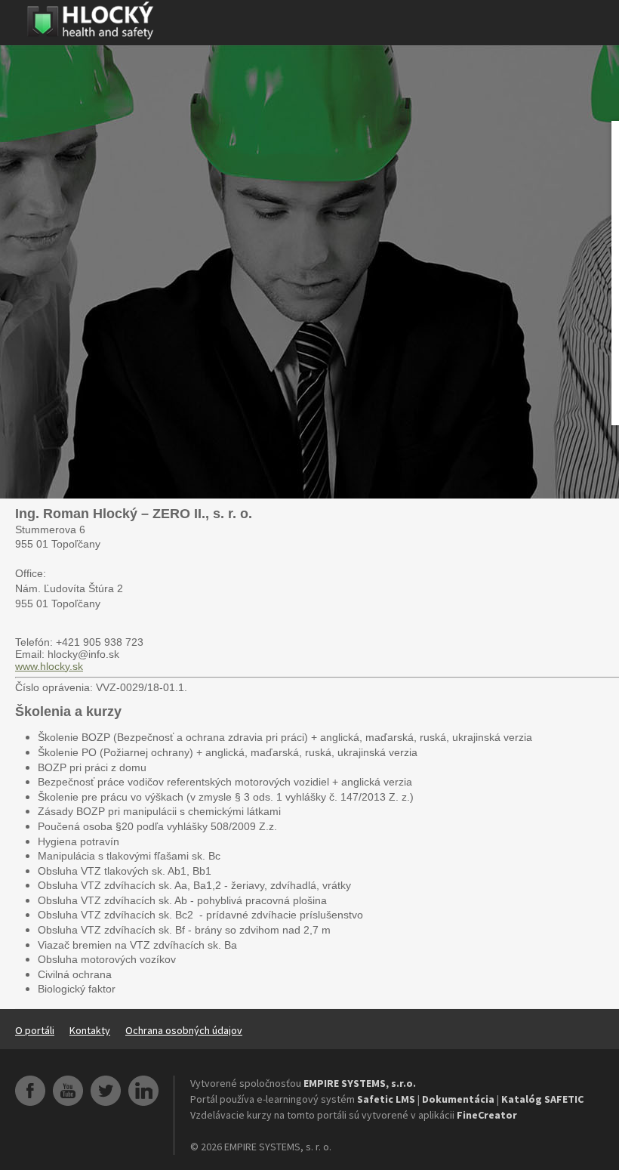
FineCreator (487, 1115)
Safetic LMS (386, 1099)
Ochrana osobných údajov (183, 1030)
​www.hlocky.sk (49, 666)
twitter (106, 1091)
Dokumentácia (458, 1099)
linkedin (143, 1091)
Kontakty (89, 1030)
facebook (30, 1091)
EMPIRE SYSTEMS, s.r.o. (359, 1083)
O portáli (34, 1030)
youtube (68, 1091)
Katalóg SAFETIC (542, 1099)
